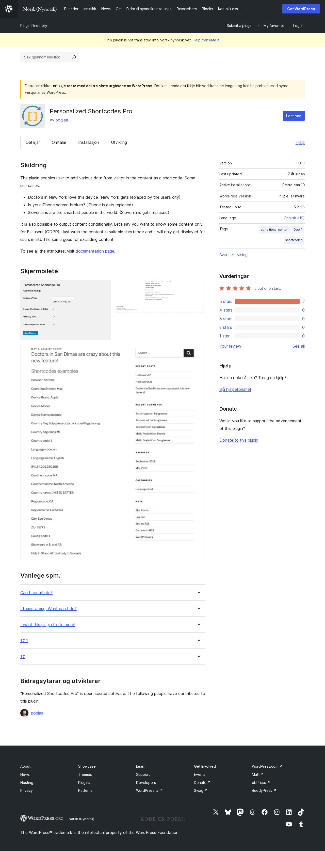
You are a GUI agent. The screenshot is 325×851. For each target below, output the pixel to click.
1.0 (22, 656)
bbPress (261, 782)
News (25, 774)
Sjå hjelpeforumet (235, 389)
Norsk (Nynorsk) (81, 819)
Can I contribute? (36, 592)
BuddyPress (264, 790)
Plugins (84, 782)
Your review (230, 346)
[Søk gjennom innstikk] (74, 57)
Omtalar (59, 142)
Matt (258, 774)
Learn (140, 766)
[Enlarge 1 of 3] (103, 286)
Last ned (293, 116)
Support (143, 774)
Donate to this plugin (238, 440)
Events (199, 774)
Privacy (26, 790)
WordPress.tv (149, 790)
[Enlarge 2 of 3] (198, 286)
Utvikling (119, 142)
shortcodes (294, 240)
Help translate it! (206, 40)
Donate (202, 782)
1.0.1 (24, 640)
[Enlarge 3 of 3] (198, 350)
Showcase (87, 766)
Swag (201, 790)
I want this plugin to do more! (47, 624)
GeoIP (298, 229)
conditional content (275, 229)
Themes (85, 774)
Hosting (26, 782)
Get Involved (205, 766)
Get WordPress (301, 9)
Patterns (85, 790)
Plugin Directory (33, 25)
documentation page (95, 251)
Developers (146, 782)
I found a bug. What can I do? (48, 608)
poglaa (62, 119)
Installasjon (88, 142)
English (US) (294, 218)
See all (298, 346)
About (25, 766)
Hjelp (300, 142)
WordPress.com (267, 766)
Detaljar (33, 142)
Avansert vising (233, 254)
